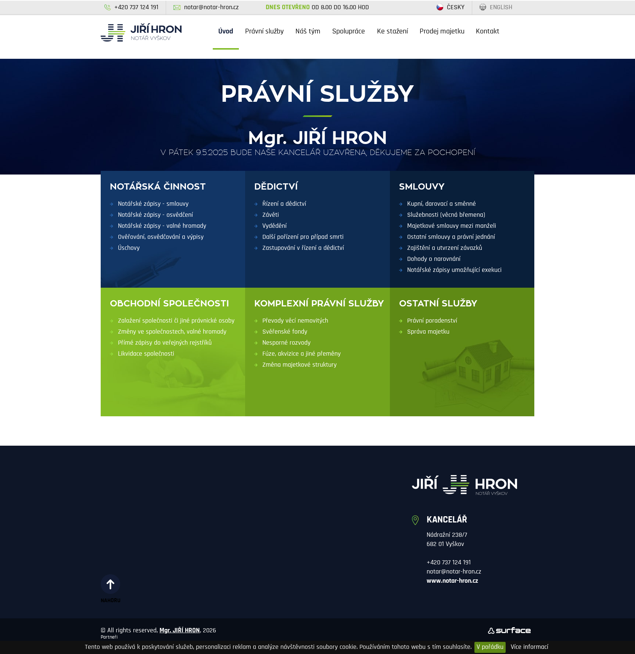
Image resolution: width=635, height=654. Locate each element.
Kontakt (487, 31)
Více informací (529, 647)
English (501, 7)
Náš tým (307, 31)
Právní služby (264, 31)
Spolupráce (348, 31)
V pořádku (490, 647)
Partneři (109, 637)
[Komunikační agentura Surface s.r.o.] (509, 630)
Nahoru (111, 601)
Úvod (225, 31)
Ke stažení (392, 31)
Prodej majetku (442, 31)
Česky (455, 7)
